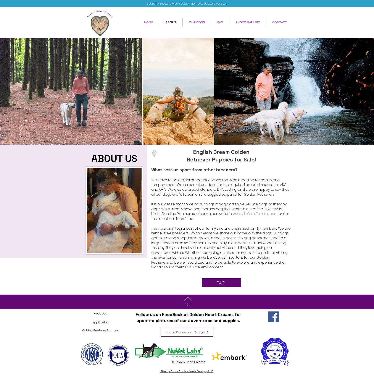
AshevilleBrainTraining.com (255, 213)
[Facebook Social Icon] (273, 316)
